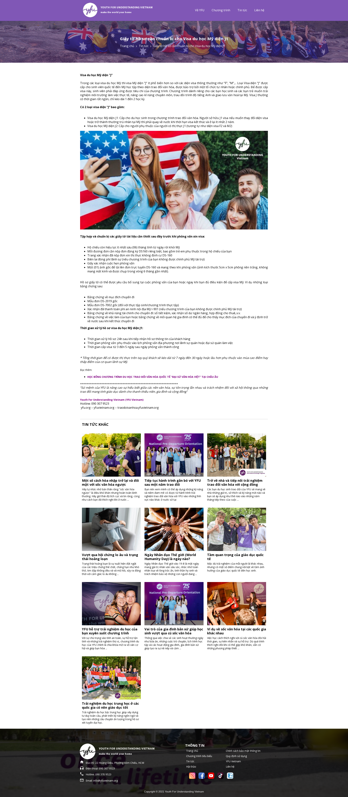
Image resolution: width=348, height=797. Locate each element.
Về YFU (199, 10)
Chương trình (221, 10)
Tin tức (242, 10)
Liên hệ (259, 10)
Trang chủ (127, 46)
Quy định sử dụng (236, 756)
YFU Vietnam (233, 761)
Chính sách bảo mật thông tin (243, 750)
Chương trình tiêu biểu (199, 756)
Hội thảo (191, 766)
